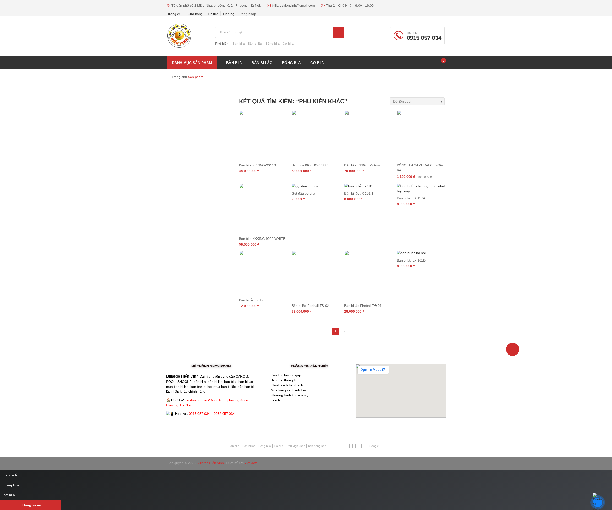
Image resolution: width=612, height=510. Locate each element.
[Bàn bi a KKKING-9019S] (264, 135)
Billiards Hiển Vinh (210, 463)
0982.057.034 (224, 414)
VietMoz (251, 463)
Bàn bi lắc (255, 43)
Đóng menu (31, 505)
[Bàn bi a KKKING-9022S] (317, 135)
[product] (338, 32)
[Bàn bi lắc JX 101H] (369, 186)
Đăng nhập (247, 14)
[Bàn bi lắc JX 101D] (422, 253)
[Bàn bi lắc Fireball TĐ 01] (369, 276)
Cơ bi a (288, 43)
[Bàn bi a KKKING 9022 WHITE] (264, 209)
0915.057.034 (199, 414)
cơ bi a (317, 63)
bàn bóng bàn (317, 446)
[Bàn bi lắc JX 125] (264, 273)
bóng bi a (291, 63)
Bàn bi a (238, 43)
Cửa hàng (195, 14)
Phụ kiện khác (296, 446)
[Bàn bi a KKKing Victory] (369, 135)
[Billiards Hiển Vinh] (179, 36)
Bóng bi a (272, 43)
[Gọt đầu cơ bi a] (317, 186)
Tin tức (213, 14)
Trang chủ (175, 14)
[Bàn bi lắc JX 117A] (422, 188)
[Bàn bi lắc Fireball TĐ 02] (317, 276)
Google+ (375, 446)
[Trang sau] (349, 328)
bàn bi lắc (261, 63)
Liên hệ (228, 14)
